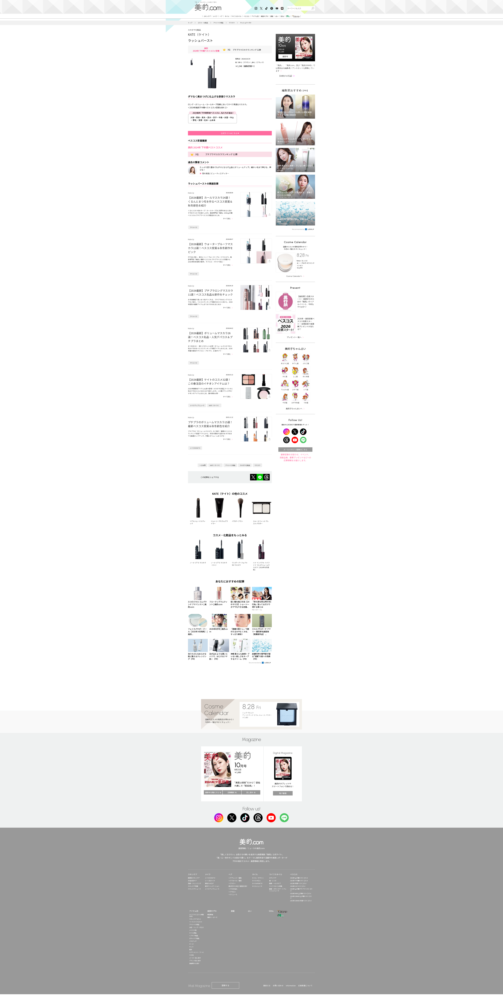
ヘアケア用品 (193, 936)
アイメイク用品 (218, 23)
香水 (190, 949)
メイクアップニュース (197, 405)
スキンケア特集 (193, 886)
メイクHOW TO (195, 448)
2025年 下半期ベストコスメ (299, 881)
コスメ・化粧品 (203, 23)
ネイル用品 (192, 933)
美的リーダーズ (212, 917)
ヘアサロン (232, 892)
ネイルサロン (256, 881)
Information (291, 985)
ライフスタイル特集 (275, 886)
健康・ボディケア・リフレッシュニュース (277, 890)
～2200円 (202, 465)
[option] (191, 61)
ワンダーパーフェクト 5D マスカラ (240, 563)
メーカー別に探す (195, 958)
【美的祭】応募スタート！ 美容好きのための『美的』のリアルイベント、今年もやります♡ (305, 301)
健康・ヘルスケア (275, 883)
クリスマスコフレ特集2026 (196, 915)
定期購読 (231, 792)
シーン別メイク (210, 881)
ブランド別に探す (195, 961)
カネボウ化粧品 (194, 30)
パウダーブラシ (237, 521)
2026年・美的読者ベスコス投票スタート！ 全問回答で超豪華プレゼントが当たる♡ (305, 323)
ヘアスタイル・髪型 (235, 881)
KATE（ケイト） (199, 34)
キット (191, 947)
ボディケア (272, 878)
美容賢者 (210, 914)
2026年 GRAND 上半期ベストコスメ (301, 897)
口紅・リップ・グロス (196, 927)
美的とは (266, 985)
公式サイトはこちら (229, 133)
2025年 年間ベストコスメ (298, 883)
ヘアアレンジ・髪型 (235, 878)
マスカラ (232, 23)
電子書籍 (282, 793)
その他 (191, 955)
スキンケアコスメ (195, 919)
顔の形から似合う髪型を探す (238, 886)
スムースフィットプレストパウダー (261, 522)
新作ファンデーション (212, 886)
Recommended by (255, 663)
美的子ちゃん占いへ (294, 408)
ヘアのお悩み (233, 889)
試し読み (249, 792)
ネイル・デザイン (258, 878)
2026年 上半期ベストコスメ (299, 878)
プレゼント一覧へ (294, 337)
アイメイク (193, 227)
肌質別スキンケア (193, 878)
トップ (190, 23)
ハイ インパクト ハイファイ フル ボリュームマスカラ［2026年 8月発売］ (261, 566)
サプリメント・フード (196, 952)
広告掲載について (305, 985)
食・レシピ (272, 881)
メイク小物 (192, 930)
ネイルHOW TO (257, 883)
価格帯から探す (194, 963)
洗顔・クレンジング (194, 883)
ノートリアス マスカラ (198, 562)
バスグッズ (192, 941)
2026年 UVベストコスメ (297, 886)
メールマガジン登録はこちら (295, 449)
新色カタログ (209, 883)
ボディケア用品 (194, 938)
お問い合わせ (278, 985)
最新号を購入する (212, 792)
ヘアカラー (232, 883)
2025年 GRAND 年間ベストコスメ (301, 901)
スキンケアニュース (194, 889)
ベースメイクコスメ (195, 922)
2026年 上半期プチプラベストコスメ (301, 890)
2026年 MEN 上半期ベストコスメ (300, 893)
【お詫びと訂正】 (286, 76)
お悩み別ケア (192, 881)
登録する (225, 985)
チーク (191, 944)
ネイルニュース (257, 886)
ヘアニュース (233, 894)
